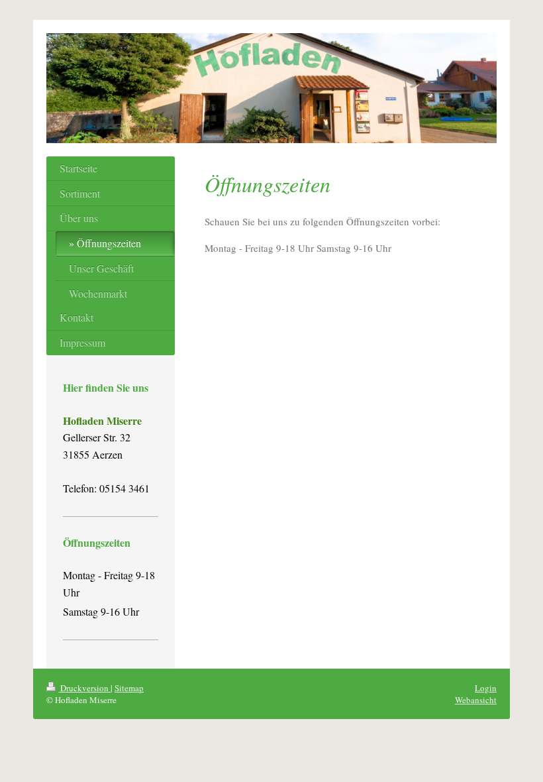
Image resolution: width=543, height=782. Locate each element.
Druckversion (84, 688)
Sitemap (129, 688)
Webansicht (476, 700)
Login (486, 688)
